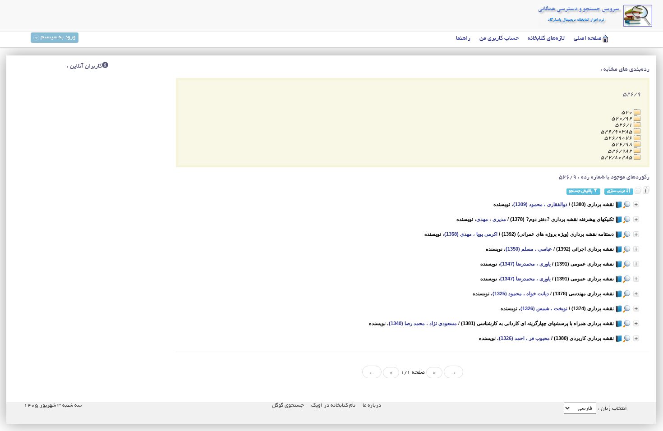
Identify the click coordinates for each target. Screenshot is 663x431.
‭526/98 (623, 144)
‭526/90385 (617, 132)
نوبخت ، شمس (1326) (543, 308)
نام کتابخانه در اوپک (333, 405)
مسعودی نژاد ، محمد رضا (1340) (423, 323)
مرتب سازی (616, 191)
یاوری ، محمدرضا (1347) (525, 263)
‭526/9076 (619, 138)
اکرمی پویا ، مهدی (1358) (470, 234)
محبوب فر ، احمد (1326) (524, 338)
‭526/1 (624, 125)
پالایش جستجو (581, 191)
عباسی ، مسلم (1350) (529, 249)
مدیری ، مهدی (491, 219)
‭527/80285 (617, 157)
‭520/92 (623, 119)
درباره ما (372, 405)
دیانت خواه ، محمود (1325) (521, 293)
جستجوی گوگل (288, 405)
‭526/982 (621, 151)
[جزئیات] (636, 204)
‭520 (628, 112)
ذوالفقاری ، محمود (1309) (540, 204)
